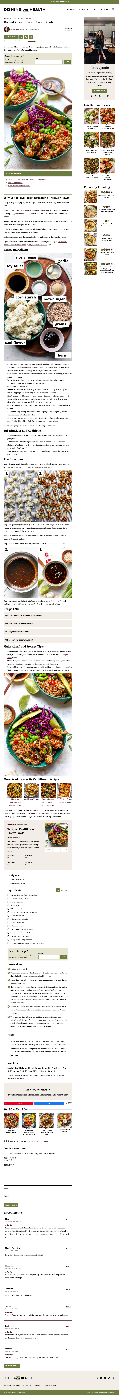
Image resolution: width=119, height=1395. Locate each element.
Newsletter (50, 1385)
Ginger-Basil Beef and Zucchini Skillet (108, 152)
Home (6, 18)
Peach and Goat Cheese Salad (91, 151)
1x (58, 890)
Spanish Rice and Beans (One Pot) (106, 196)
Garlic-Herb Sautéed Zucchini (92, 177)
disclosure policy (32, 41)
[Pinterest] (96, 96)
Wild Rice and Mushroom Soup (107, 225)
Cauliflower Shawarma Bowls (27, 210)
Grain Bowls (26, 18)
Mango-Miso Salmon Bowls (11, 1131)
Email (38, 58)
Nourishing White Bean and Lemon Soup (107, 210)
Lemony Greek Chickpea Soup (107, 239)
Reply (68, 1219)
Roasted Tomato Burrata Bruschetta (107, 178)
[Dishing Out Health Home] (25, 9)
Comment (9, 1165)
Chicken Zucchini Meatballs (92, 127)
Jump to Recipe (11, 36)
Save (67, 62)
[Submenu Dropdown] (75, 9)
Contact (105, 9)
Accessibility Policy (98, 1392)
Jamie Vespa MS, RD (14, 837)
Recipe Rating (10, 1158)
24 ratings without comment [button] (39, 1141)
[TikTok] (104, 96)
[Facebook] (100, 96)
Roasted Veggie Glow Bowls (106, 253)
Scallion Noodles (28, 415)
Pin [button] (57, 850)
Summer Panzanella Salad (108, 127)
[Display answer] (70, 616)
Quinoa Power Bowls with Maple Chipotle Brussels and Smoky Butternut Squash (107, 269)
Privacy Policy (90, 1392)
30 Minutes (84, 9)
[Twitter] (108, 96)
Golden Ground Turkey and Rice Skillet (47, 1132)
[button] (65, 29)
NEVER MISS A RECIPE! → (59, 2)
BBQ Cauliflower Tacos (37, 245)
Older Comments (12, 1365)
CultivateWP (112, 1392)
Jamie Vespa (15, 29)
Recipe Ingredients (15, 183)
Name (7, 1188)
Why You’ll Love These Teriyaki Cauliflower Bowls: (27, 179)
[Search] (113, 9)
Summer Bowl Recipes (65, 1130)
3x (66, 890)
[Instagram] (91, 96)
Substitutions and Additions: (19, 186)
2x (62, 890)
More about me (100, 90)
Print (65, 850)
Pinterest (43, 813)
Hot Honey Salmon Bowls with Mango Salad (29, 1132)
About (95, 9)
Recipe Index (14, 18)
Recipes (70, 9)
